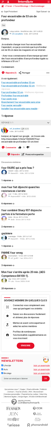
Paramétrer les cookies (30, 394)
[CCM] (38, 408)
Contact (11, 392)
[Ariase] (13, 424)
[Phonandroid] (38, 425)
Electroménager (37, 6)
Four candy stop (9, 99)
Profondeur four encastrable (14, 95)
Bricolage (7, 373)
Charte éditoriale (33, 389)
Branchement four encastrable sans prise (20, 102)
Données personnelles (12, 394)
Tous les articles (21, 392)
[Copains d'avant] (13, 419)
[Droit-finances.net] (38, 414)
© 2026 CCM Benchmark (38, 397)
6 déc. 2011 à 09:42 (31, 34)
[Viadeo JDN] (38, 419)
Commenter (10, 147)
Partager (26, 73)
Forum (9, 6)
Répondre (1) (10, 73)
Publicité (43, 389)
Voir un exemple (41, 365)
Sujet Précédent (11, 11)
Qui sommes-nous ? (11, 389)
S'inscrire (25, 345)
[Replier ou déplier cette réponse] (48, 122)
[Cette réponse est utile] (20, 147)
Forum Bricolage (21, 6)
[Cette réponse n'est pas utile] (28, 147)
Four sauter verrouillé (11, 105)
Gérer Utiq (43, 394)
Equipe (22, 389)
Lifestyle (7, 365)
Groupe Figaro (23, 397)
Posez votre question (34, 154)
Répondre (15, 154)
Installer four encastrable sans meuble (19, 108)
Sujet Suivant (41, 11)
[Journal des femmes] (13, 408)
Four (3, 25)
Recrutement (38, 392)
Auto (5, 369)
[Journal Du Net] (13, 414)
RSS (30, 392)
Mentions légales (10, 397)
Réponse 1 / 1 (7, 123)
